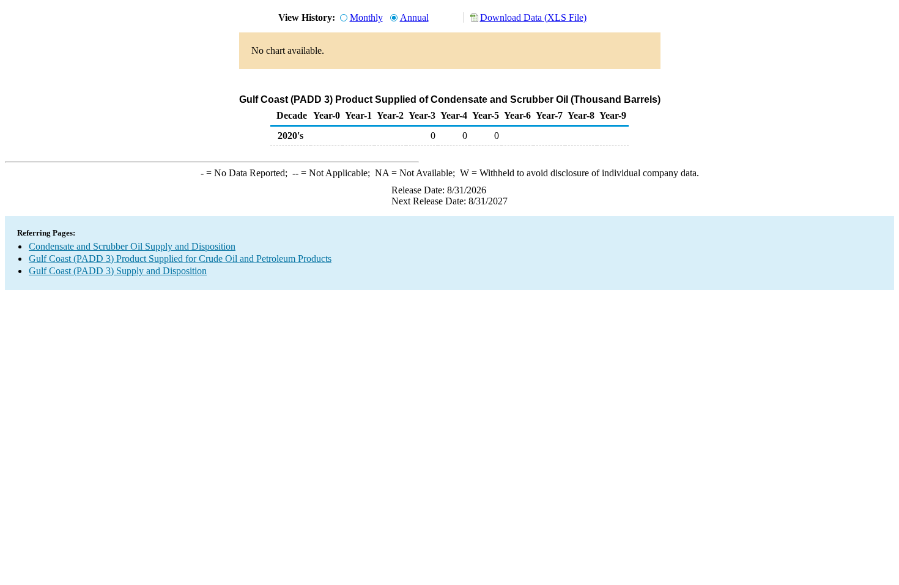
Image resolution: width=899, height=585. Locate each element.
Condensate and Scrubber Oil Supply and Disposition (132, 246)
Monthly (366, 17)
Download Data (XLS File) (533, 17)
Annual (414, 17)
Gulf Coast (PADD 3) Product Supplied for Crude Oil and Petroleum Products (180, 258)
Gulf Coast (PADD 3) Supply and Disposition (118, 271)
